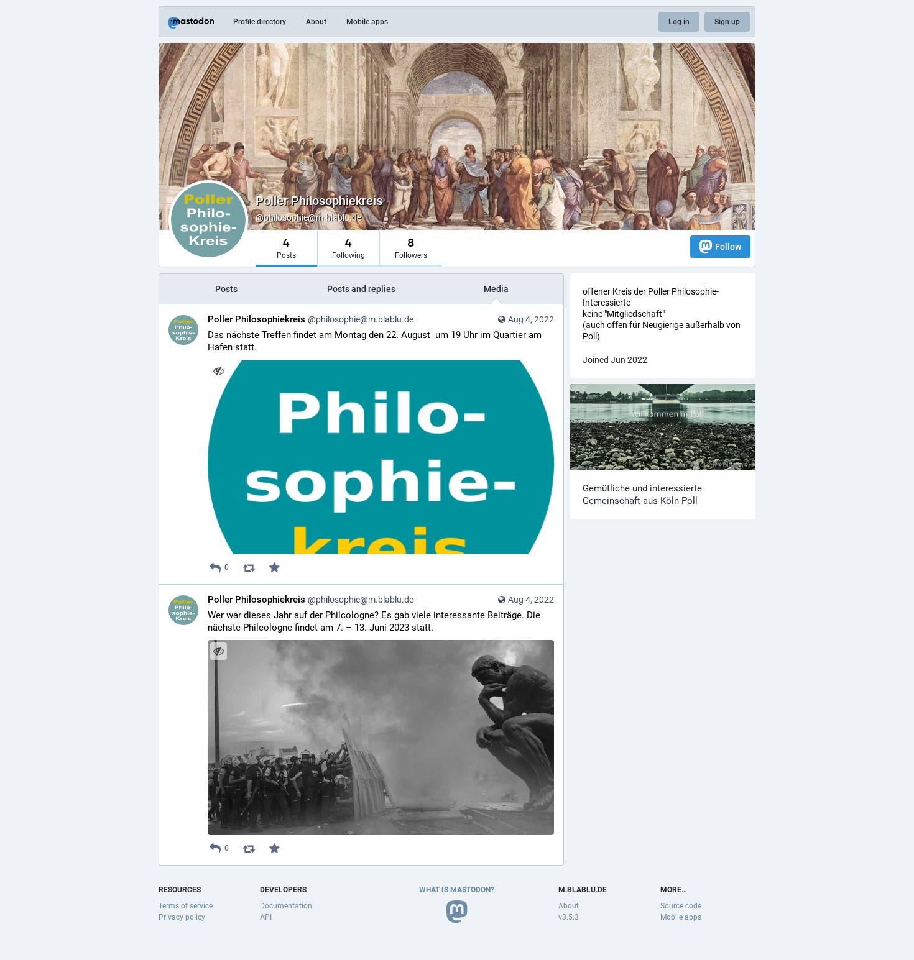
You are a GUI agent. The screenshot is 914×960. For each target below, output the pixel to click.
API (266, 917)
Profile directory (259, 21)
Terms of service (186, 906)
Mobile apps (367, 21)
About (316, 21)
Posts (226, 289)
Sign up (727, 21)
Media (496, 289)
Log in (679, 21)
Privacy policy (182, 917)
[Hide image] (218, 370)
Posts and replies (361, 289)
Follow (728, 247)
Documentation (286, 906)
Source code (680, 906)
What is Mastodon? (456, 889)
